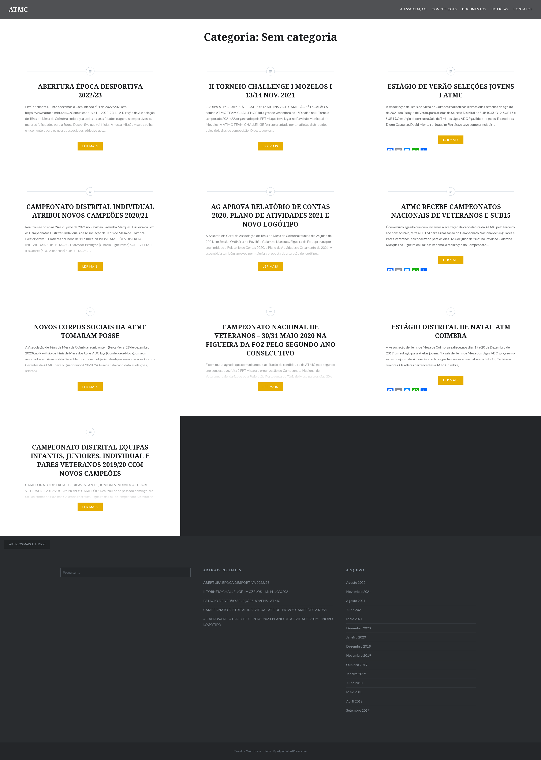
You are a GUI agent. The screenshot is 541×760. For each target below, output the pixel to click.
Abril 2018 (354, 701)
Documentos (474, 9)
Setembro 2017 (357, 710)
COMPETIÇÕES (444, 9)
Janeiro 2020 (356, 637)
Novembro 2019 (358, 655)
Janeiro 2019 (356, 674)
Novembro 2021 (358, 591)
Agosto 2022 (355, 582)
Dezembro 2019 (358, 646)
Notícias (500, 9)
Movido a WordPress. (248, 751)
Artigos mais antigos (27, 544)
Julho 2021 (354, 610)
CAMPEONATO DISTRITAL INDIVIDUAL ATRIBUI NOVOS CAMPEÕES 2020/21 (265, 610)
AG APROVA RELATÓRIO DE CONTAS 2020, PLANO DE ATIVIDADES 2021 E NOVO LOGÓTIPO (268, 621)
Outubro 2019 (356, 665)
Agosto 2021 (355, 601)
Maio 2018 (354, 692)
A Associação (413, 9)
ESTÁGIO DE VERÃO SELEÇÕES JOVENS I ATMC (241, 601)
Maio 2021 (354, 619)
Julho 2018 (354, 683)
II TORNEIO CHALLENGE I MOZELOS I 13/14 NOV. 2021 (246, 591)
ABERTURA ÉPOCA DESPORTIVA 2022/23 (236, 582)
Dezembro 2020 (358, 628)
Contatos (523, 9)
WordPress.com (296, 751)
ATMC (18, 9)
